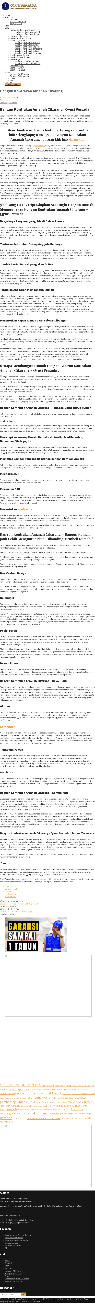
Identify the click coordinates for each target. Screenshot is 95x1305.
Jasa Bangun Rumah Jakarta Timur (74, 1089)
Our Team (14, 19)
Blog (7, 25)
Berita (12, 80)
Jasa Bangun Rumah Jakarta (27, 42)
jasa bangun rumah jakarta (57, 1089)
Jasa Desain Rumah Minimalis (27, 63)
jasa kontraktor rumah (42, 1097)
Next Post (16, 910)
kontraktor (40, 1106)
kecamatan (23, 1105)
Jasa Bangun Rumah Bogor (26, 44)
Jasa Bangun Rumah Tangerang (28, 48)
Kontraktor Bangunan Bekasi (27, 34)
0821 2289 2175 (11, 886)
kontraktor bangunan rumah (59, 1105)
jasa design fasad (66, 1094)
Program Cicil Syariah (19, 74)
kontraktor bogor (31, 1109)
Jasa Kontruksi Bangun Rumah (18, 1235)
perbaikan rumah (76, 1113)
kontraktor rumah (12, 894)
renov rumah (6, 1121)
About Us (9, 17)
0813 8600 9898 (10, 1085)
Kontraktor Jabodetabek (52, 1109)
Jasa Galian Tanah (17, 70)
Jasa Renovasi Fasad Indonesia (57, 1102)
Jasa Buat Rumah (49, 1093)
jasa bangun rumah (20, 1089)
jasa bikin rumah (25, 1093)
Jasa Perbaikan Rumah (20, 57)
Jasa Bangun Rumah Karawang (28, 53)
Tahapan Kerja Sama (13, 1273)
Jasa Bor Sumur (17, 67)
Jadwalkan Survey (13, 84)
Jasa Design (15, 59)
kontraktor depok (41, 1109)
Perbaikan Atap (17, 65)
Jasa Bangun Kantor (75, 1085)
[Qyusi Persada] (18, 11)
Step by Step (16, 23)
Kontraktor (25, 509)
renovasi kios (33, 1118)
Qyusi (7, 72)
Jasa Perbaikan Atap (13, 1245)
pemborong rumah (59, 1113)
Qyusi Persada (39, 145)
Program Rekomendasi (20, 76)
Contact (8, 82)
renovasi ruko (67, 1118)
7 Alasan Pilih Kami (18, 21)
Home (7, 15)
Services (8, 27)
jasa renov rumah (9, 1105)
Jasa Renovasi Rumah (19, 55)
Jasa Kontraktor (76, 1094)
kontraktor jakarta (65, 1109)
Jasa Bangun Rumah (18, 40)
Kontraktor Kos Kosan (19, 36)
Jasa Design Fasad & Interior (16, 1240)
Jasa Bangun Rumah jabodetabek (41, 1089)
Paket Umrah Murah (13, 1281)
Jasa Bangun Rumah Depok (27, 46)
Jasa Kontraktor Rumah (20, 38)
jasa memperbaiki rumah (68, 1097)
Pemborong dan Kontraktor (17, 1278)
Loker (12, 78)
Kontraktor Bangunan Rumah (23, 30)
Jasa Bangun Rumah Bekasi (27, 51)
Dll (6, 1248)
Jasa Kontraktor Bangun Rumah (17, 1098)
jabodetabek (10, 891)
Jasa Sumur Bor (11, 1243)
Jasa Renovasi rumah (79, 1102)
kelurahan (32, 1105)
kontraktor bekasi (22, 1109)
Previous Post (19, 902)
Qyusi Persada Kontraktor (19, 1119)
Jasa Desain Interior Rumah (27, 61)
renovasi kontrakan (50, 1118)
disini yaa (76, 139)
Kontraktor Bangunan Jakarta (28, 32)
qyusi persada (10, 896)
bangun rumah (11, 889)
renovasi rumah (83, 1118)
